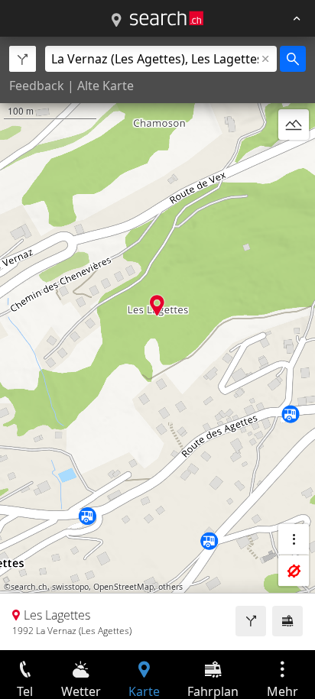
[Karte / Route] (116, 20)
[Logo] (166, 18)
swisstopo (70, 586)
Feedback (36, 85)
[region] (157, 343)
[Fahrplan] (287, 621)
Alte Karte (105, 85)
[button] (157, 305)
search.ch (29, 586)
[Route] (250, 621)
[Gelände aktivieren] (293, 124)
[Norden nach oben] (293, 161)
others (170, 586)
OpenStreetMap (123, 586)
